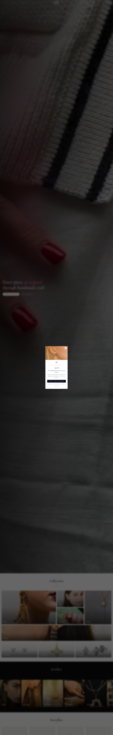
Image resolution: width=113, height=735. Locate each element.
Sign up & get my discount (56, 381)
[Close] (66, 348)
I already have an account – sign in (56, 384)
